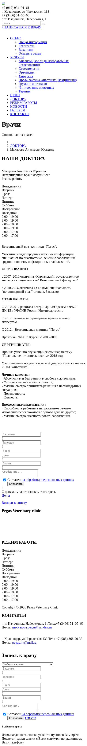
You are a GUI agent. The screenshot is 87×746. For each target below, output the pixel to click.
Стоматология (29, 68)
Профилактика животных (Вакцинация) (48, 80)
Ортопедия (26, 72)
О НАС (15, 38)
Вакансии (26, 49)
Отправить (16, 483)
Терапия (24, 91)
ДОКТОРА (18, 99)
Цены (6, 495)
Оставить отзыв (30, 53)
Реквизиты (26, 46)
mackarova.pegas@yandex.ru (32, 627)
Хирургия (26, 76)
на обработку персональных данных (48, 479)
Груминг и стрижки (33, 84)
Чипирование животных (36, 87)
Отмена (30, 718)
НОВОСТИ (18, 106)
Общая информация (33, 42)
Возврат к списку (14, 502)
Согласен (40, 479)
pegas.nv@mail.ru (24, 642)
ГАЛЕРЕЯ (17, 110)
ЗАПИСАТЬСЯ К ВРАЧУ (21, 27)
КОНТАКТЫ (19, 114)
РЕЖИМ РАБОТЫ (23, 102)
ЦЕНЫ (15, 95)
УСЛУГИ (17, 57)
